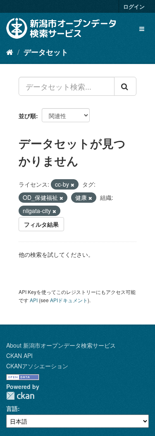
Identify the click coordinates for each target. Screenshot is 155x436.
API (34, 299)
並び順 (27, 115)
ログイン (134, 6)
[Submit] (125, 86)
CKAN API (19, 355)
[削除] (72, 184)
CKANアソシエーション (37, 366)
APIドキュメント (69, 299)
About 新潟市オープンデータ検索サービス (61, 345)
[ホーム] (9, 51)
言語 (12, 408)
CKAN (20, 395)
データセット (46, 52)
